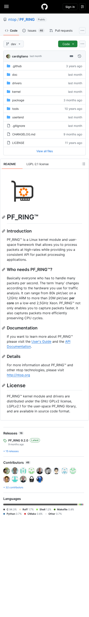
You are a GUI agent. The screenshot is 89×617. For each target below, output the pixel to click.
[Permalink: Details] (4, 356)
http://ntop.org (18, 375)
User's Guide (41, 341)
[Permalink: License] (4, 385)
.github (17, 66)
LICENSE (18, 143)
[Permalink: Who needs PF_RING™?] (4, 269)
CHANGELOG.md (23, 134)
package (18, 100)
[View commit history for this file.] (79, 56)
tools (15, 108)
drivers (17, 83)
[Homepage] (44, 6)
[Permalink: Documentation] (4, 328)
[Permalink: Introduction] (4, 231)
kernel (16, 91)
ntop (12, 19)
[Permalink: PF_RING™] (4, 217)
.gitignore (18, 125)
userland (18, 117)
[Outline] (83, 164)
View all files (44, 151)
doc (14, 74)
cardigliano (20, 56)
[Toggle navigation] (6, 6)
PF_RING (27, 19)
